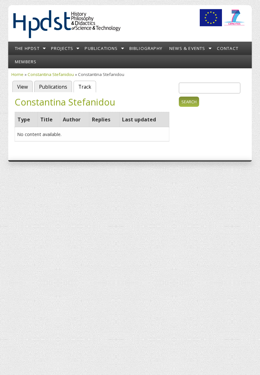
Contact (227, 48)
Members (25, 62)
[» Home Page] (66, 38)
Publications (101, 48)
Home (17, 74)
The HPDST (27, 48)
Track (87, 87)
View (22, 87)
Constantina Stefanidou (51, 74)
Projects (62, 48)
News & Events (187, 48)
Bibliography (145, 48)
